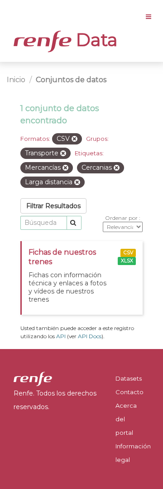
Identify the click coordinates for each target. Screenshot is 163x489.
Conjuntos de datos (71, 79)
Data (95, 40)
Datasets (128, 378)
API (61, 336)
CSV (128, 253)
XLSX (127, 261)
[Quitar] (74, 139)
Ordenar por (122, 217)
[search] (74, 223)
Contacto (129, 392)
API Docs (89, 336)
